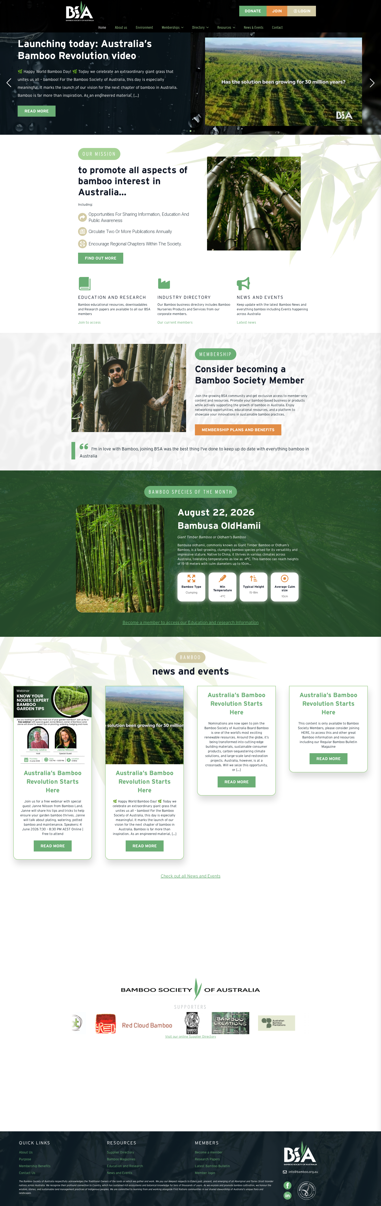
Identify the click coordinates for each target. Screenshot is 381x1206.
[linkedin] (287, 1196)
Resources (224, 27)
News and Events (119, 1173)
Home (102, 27)
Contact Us (27, 1173)
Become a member (208, 1152)
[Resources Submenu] (235, 27)
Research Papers (207, 1159)
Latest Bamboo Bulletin (212, 1166)
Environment (144, 27)
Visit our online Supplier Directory (190, 1036)
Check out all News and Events (190, 876)
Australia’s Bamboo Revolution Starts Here (53, 782)
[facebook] (287, 1185)
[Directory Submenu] (209, 27)
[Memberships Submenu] (183, 27)
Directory (198, 27)
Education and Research (125, 1166)
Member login (205, 1173)
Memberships (170, 27)
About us (121, 27)
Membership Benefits (34, 1166)
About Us (26, 1152)
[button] (8, 82)
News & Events (253, 27)
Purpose (25, 1159)
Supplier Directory (120, 1152)
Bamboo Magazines (121, 1159)
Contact (277, 27)
